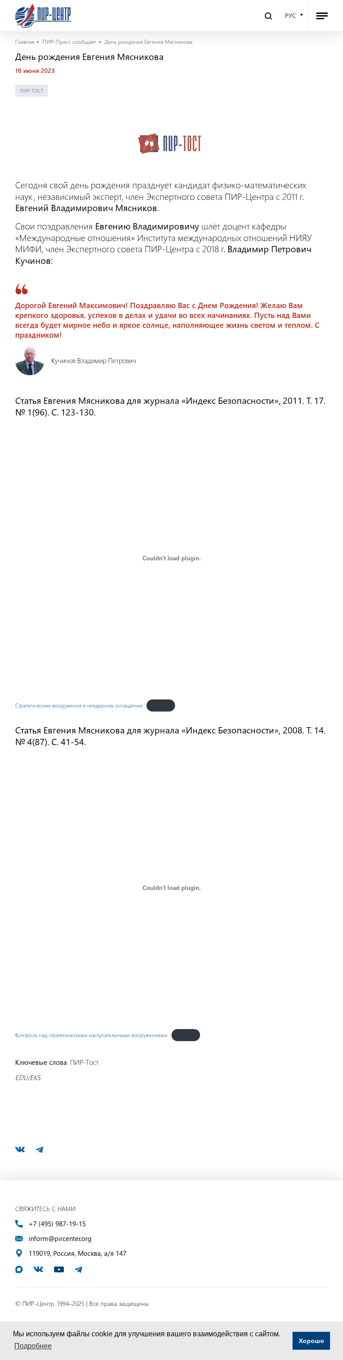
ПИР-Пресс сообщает (69, 41)
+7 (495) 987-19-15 (57, 1224)
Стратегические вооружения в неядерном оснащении (78, 705)
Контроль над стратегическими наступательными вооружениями (91, 1034)
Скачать (161, 705)
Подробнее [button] (33, 1346)
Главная (24, 41)
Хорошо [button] (311, 1340)
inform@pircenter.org (60, 1238)
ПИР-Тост (31, 90)
